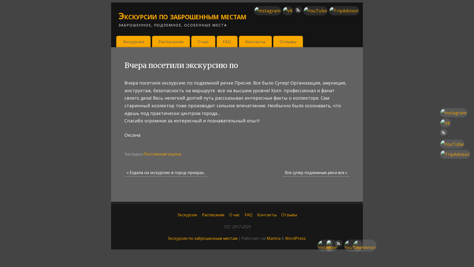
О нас (203, 41)
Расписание (170, 41)
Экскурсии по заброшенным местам (182, 16)
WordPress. (295, 238)
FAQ (227, 41)
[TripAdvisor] (344, 10)
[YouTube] (315, 10)
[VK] (287, 10)
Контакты (255, 41)
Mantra (273, 238)
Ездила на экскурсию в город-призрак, (166, 172)
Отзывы (288, 41)
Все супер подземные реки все (316, 172)
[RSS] (298, 11)
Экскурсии (133, 41)
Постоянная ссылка (162, 154)
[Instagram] (267, 10)
